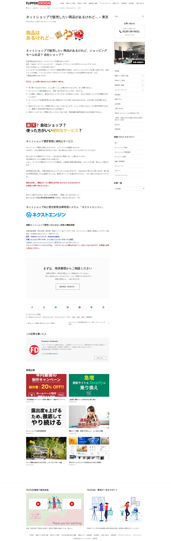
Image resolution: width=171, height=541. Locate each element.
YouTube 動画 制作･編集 (68, 535)
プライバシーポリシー (124, 535)
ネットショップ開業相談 (122, 152)
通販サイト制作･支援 (121, 76)
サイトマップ (137, 535)
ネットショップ (60, 317)
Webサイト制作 (120, 80)
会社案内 (118, 104)
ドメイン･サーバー (121, 90)
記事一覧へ (100, 358)
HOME (117, 71)
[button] (32, 307)
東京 (78, 317)
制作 (74, 317)
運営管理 (89, 317)
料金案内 (118, 94)
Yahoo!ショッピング (35, 317)
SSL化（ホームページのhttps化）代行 (127, 113)
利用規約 (118, 129)
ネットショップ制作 (50, 21)
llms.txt (117, 124)
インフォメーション (121, 175)
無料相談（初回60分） (67, 286)
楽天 (83, 317)
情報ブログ (118, 99)
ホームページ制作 (120, 156)
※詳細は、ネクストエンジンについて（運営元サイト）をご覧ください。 (52, 242)
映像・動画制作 (120, 161)
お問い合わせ (119, 108)
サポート (118, 170)
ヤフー (69, 317)
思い (116, 143)
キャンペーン (119, 166)
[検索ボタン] (143, 16)
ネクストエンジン (48, 317)
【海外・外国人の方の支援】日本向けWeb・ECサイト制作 (129, 119)
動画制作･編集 (119, 85)
